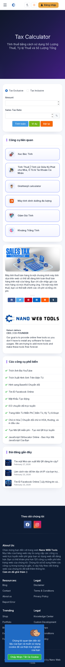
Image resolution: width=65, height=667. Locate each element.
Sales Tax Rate (13, 110)
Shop (5, 616)
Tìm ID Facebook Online (21, 391)
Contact (7, 590)
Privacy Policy (41, 596)
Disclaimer (39, 585)
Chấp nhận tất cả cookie (24, 657)
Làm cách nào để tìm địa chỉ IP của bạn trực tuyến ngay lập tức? (37, 471)
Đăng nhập (50, 5)
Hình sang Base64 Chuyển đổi (24, 384)
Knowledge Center (43, 616)
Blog (5, 585)
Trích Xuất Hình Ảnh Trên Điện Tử (26, 377)
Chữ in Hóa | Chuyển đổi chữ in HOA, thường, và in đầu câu (34, 421)
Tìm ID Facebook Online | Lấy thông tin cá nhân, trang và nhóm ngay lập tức (37, 481)
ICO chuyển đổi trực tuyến (22, 405)
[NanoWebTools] (14, 5)
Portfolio (7, 622)
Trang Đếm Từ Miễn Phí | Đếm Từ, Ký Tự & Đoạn (34, 413)
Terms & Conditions (44, 590)
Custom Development (45, 622)
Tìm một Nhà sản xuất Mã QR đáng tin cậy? (36, 461)
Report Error (9, 602)
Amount (9, 97)
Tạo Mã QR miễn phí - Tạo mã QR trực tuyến (32, 430)
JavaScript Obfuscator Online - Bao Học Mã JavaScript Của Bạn (31, 439)
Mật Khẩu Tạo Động (19, 398)
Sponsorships (41, 627)
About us (7, 596)
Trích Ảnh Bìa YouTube (20, 370)
